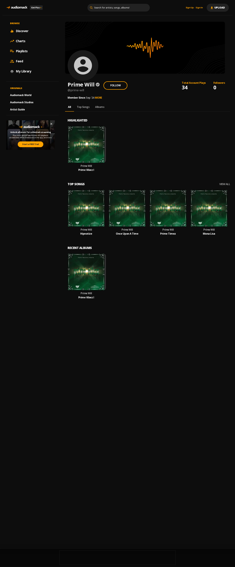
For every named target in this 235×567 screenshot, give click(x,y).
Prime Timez (168, 233)
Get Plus (36, 7)
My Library (23, 71)
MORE (98, 97)
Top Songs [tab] (83, 107)
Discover (22, 31)
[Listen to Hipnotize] (86, 208)
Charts (20, 41)
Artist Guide (17, 109)
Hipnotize (86, 233)
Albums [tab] (99, 107)
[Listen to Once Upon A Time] (127, 208)
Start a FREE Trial (30, 144)
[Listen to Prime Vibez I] (86, 144)
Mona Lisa (209, 233)
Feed (19, 61)
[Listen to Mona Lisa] (208, 208)
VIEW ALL (224, 184)
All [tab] (69, 107)
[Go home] (16, 7)
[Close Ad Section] (51, 123)
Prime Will (86, 166)
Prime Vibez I (86, 170)
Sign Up (190, 7)
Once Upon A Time (127, 233)
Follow (115, 85)
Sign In (199, 7)
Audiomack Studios (21, 102)
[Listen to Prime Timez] (168, 208)
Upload (219, 7)
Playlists (22, 51)
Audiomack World (20, 95)
